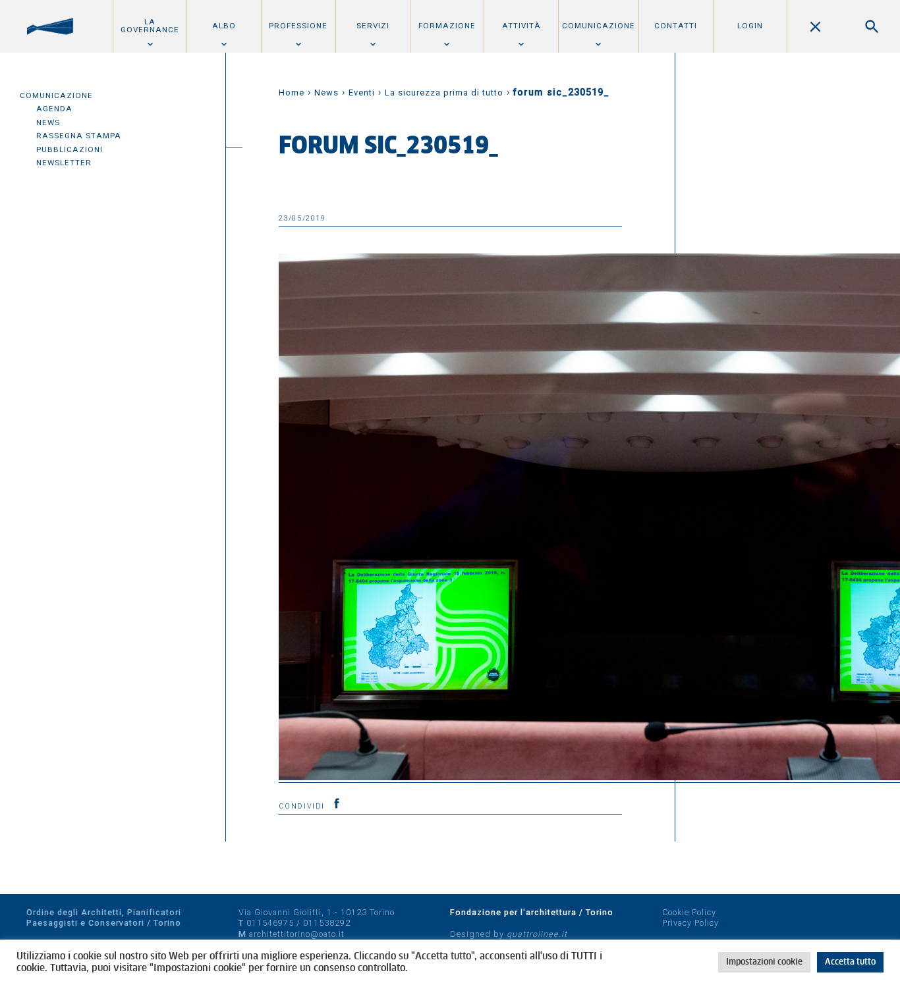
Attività (521, 25)
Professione (298, 25)
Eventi (362, 92)
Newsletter (64, 162)
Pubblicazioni (69, 149)
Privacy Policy (690, 923)
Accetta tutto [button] (850, 962)
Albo (224, 25)
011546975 (270, 923)
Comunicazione (598, 25)
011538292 (327, 923)
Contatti (675, 25)
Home (291, 92)
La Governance (150, 25)
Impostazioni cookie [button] (764, 962)
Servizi (372, 25)
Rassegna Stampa (78, 135)
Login (750, 25)
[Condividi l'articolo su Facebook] (336, 803)
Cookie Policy (689, 912)
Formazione (447, 25)
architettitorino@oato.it (297, 934)
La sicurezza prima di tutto (444, 92)
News (48, 122)
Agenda (54, 108)
